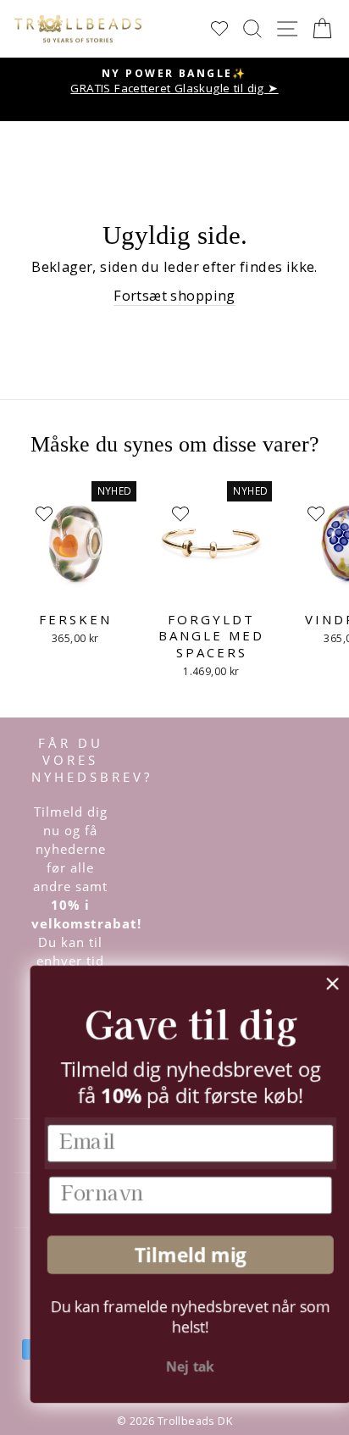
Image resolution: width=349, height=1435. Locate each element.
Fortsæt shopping (174, 295)
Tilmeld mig (176, 1255)
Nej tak (176, 1366)
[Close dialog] (318, 984)
